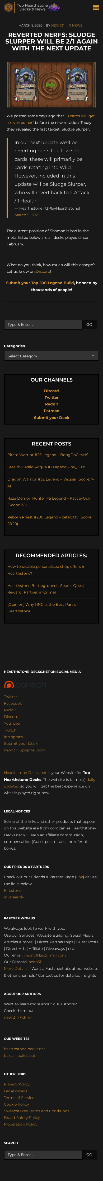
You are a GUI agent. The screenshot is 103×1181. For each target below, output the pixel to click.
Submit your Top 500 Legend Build (40, 282)
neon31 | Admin (18, 1017)
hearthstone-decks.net (24, 1048)
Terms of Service (19, 1097)
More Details (15, 968)
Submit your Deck (51, 417)
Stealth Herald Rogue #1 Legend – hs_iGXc (46, 467)
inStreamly (14, 897)
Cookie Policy (16, 1104)
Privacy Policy (16, 1084)
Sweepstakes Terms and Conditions (36, 1111)
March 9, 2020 (27, 215)
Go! (89, 324)
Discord (43, 271)
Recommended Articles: (51, 555)
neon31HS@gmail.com (25, 750)
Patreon (51, 410)
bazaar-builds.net (19, 1055)
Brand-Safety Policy (22, 1117)
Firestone (12, 890)
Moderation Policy (20, 1124)
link (79, 877)
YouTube (12, 723)
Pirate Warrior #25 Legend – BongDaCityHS (47, 454)
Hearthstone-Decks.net (25, 772)
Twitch (10, 730)
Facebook (13, 703)
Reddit (51, 404)
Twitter (52, 397)
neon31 (57, 25)
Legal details (15, 1091)
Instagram (13, 736)
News (77, 25)
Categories (14, 346)
